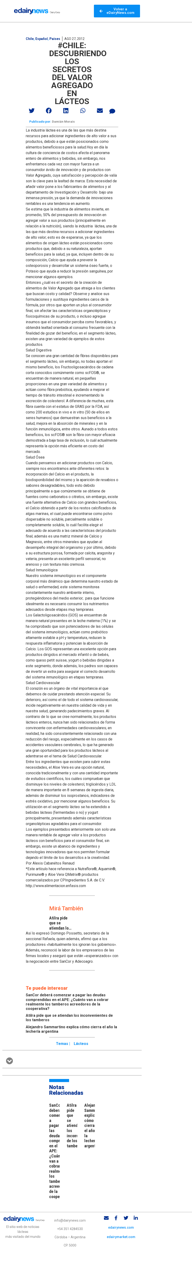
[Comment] (112, 111)
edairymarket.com (121, 1237)
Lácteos (81, 1043)
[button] (32, 110)
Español (41, 39)
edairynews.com (121, 1227)
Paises (54, 39)
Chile (30, 39)
